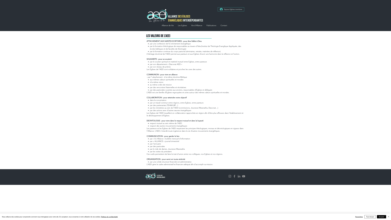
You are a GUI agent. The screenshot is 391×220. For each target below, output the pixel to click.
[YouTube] (243, 176)
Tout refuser (370, 217)
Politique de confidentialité (109, 217)
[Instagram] (230, 176)
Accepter (381, 217)
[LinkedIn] (239, 176)
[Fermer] (388, 216)
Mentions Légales (161, 177)
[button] (168, 26)
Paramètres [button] (359, 217)
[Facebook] (234, 176)
